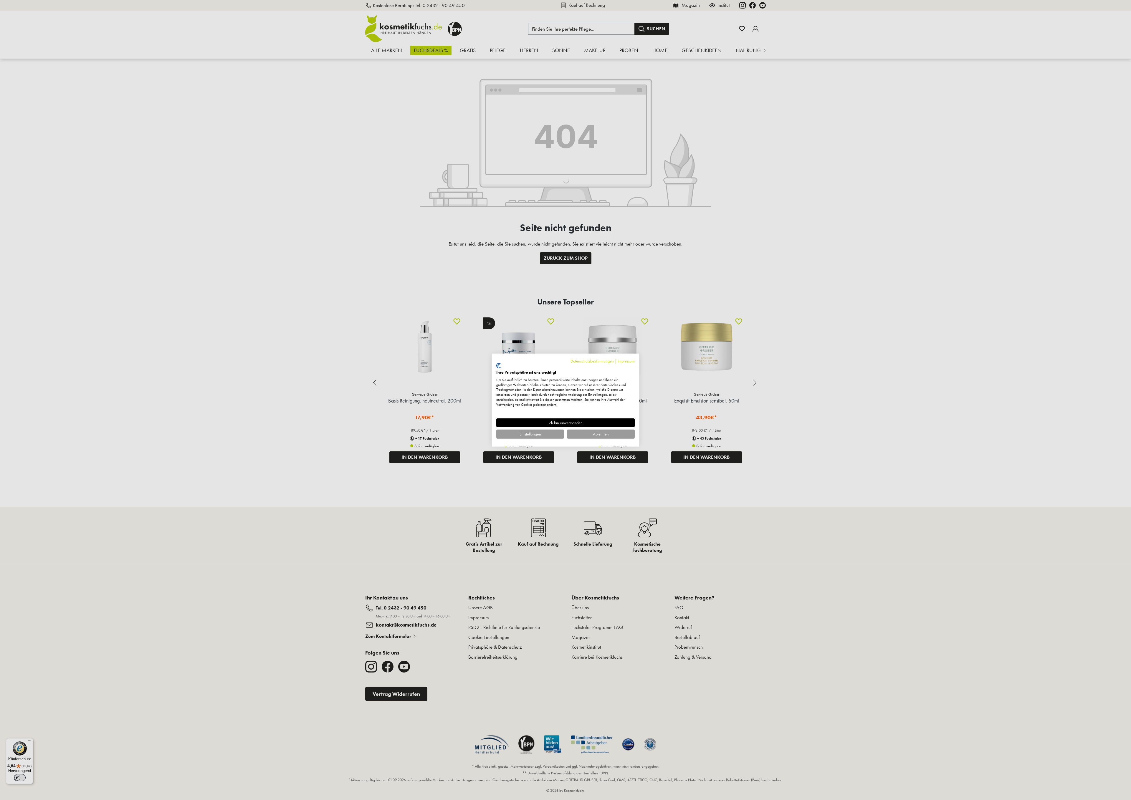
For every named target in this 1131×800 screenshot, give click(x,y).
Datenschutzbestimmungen (592, 360)
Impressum (626, 360)
